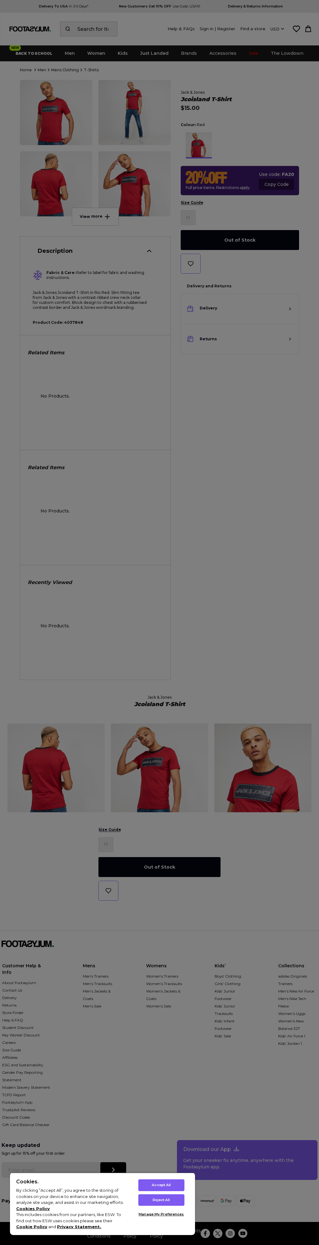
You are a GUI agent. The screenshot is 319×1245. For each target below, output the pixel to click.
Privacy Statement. (79, 1226)
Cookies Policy (33, 1208)
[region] (102, 1203)
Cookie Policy (31, 1226)
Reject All (161, 1200)
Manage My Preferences (161, 1214)
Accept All (161, 1185)
